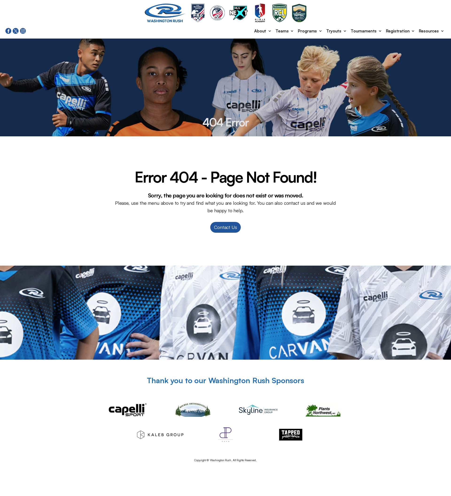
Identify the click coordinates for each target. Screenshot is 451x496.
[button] (263, 31)
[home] (165, 13)
